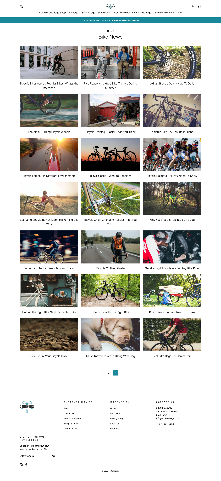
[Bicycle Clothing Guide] (110, 246)
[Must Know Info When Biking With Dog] (110, 334)
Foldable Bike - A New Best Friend (172, 132)
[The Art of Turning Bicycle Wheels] (49, 110)
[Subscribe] (53, 456)
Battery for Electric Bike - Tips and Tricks (49, 268)
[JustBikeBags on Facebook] (26, 465)
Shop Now (115, 413)
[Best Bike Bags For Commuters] (172, 334)
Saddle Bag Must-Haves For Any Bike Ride (172, 268)
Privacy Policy (116, 418)
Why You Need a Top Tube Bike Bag (172, 219)
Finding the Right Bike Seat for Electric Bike (49, 312)
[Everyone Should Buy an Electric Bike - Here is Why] (49, 198)
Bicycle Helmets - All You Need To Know (172, 175)
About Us (114, 423)
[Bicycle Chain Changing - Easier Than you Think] (110, 198)
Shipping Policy (71, 423)
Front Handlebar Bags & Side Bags (132, 12)
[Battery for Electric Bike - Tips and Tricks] (49, 246)
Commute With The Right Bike (110, 312)
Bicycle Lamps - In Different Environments (49, 175)
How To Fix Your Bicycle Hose (49, 356)
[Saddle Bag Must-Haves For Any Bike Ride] (172, 246)
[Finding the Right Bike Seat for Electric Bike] (49, 290)
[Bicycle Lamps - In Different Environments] (49, 154)
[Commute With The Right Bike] (110, 290)
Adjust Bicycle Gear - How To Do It (172, 83)
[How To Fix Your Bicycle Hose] (49, 334)
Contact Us (69, 413)
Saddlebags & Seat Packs (96, 12)
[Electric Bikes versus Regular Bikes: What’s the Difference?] (49, 62)
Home (110, 31)
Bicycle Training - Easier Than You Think (110, 132)
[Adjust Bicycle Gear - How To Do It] (172, 62)
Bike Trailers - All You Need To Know (172, 312)
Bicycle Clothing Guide (110, 268)
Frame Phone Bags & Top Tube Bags (58, 12)
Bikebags (114, 428)
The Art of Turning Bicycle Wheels (49, 132)
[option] (110, 20)
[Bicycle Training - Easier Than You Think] (110, 110)
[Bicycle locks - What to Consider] (110, 154)
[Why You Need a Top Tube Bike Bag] (172, 198)
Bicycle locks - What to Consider (110, 175)
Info (180, 12)
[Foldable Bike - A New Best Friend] (172, 110)
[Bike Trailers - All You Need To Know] (172, 290)
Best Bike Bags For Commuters (172, 356)
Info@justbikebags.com (167, 418)
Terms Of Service (72, 418)
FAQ (66, 408)
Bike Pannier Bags (164, 12)
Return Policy (70, 428)
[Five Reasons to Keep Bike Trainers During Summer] (110, 62)
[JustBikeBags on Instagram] (21, 465)
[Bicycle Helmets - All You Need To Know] (172, 154)
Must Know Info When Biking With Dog (110, 356)
